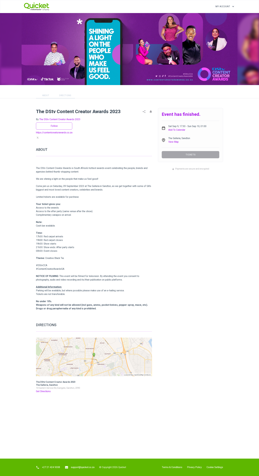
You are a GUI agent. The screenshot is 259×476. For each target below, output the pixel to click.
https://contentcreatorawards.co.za (54, 132)
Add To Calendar (176, 130)
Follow (54, 126)
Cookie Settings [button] (215, 467)
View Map (173, 142)
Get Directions (43, 391)
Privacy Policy (194, 467)
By (58, 119)
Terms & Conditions (172, 467)
